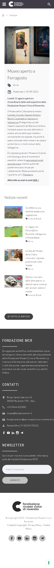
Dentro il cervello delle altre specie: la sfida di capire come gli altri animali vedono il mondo (36, 284)
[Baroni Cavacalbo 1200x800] (27, 45)
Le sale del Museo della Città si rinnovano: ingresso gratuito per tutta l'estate (35, 258)
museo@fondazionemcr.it (19, 413)
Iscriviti (15, 480)
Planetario (28, 174)
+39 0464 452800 (16, 407)
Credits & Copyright (17, 525)
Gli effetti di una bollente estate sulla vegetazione (35, 211)
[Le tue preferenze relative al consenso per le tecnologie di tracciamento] (49, 563)
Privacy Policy (35, 525)
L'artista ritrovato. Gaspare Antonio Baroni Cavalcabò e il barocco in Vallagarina (24, 119)
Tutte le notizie (20, 316)
